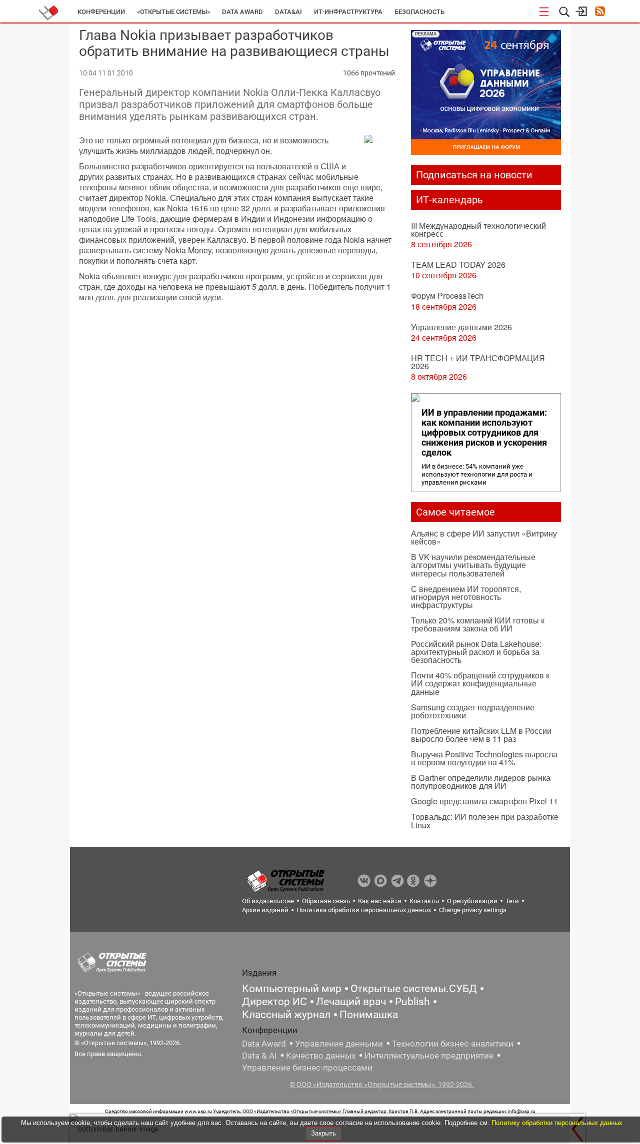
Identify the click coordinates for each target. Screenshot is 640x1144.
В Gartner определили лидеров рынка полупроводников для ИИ (480, 781)
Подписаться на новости (474, 175)
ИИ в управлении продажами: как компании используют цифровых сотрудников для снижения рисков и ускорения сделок (484, 433)
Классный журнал (286, 1015)
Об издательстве (268, 901)
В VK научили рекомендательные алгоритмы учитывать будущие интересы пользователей (473, 564)
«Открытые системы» (173, 11)
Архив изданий (265, 910)
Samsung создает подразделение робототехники (472, 711)
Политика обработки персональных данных (363, 910)
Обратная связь (326, 901)
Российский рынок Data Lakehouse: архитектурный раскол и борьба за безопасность (476, 651)
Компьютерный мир (292, 989)
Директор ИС (274, 1002)
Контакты (424, 901)
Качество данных (321, 1056)
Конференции (101, 11)
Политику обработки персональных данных (557, 1123)
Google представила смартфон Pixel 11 (484, 801)
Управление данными (339, 1044)
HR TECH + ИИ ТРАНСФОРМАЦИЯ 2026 (478, 362)
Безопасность (419, 11)
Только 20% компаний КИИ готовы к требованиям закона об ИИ (477, 624)
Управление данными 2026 (461, 327)
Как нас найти (380, 901)
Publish (412, 1002)
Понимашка (369, 1015)
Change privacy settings (472, 910)
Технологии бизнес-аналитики (453, 1044)
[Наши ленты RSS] (600, 12)
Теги (512, 901)
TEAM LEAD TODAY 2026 (458, 264)
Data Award (264, 1044)
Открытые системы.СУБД (413, 989)
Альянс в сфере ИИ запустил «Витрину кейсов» (484, 537)
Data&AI (288, 11)
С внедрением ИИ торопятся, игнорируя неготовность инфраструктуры (466, 596)
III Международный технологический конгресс (478, 229)
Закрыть (323, 1133)
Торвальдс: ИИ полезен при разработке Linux (484, 820)
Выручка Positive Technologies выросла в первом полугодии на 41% (484, 758)
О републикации (472, 901)
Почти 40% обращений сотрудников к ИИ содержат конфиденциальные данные (480, 683)
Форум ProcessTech (447, 295)
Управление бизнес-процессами (307, 1068)
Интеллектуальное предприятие (429, 1056)
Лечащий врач (351, 1002)
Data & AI (259, 1056)
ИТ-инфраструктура (348, 11)
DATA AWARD (242, 11)
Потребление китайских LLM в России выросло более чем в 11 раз (481, 734)
